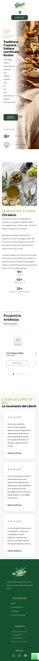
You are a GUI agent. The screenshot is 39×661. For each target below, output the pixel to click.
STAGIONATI (10, 355)
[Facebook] (25, 655)
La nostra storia (17, 607)
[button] (20, 12)
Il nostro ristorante (18, 615)
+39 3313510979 (17, 638)
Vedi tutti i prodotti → (11, 324)
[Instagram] (19, 655)
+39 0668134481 (17, 635)
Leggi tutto (17, 363)
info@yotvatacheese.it (19, 631)
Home (13, 603)
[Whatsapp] (13, 655)
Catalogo (14, 611)
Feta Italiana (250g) (14, 353)
